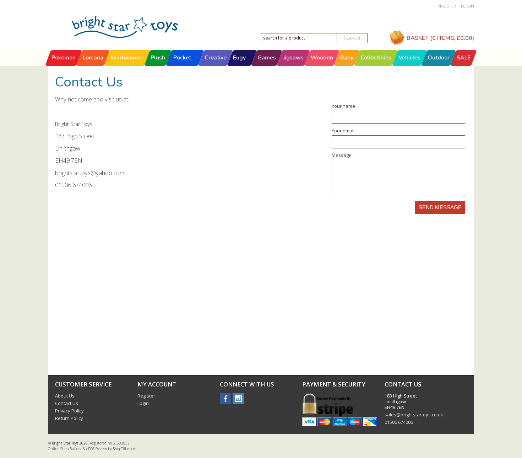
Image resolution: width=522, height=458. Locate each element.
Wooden (322, 58)
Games (266, 58)
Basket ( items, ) (440, 38)
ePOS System (96, 448)
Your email (343, 130)
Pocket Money (182, 65)
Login (467, 6)
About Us (65, 396)
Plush (158, 58)
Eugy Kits (239, 65)
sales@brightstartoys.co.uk (414, 414)
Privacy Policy (69, 410)
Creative (216, 58)
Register (446, 6)
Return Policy (69, 418)
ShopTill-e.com (124, 448)
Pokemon (63, 58)
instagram (238, 398)
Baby (346, 58)
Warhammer (126, 58)
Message (342, 155)
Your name (343, 106)
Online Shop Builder (65, 448)
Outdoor (439, 58)
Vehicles (409, 58)
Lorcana (93, 58)
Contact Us (66, 403)
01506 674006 (399, 422)
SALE (464, 58)
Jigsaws (293, 58)
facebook (225, 398)
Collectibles (375, 58)
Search (352, 38)
